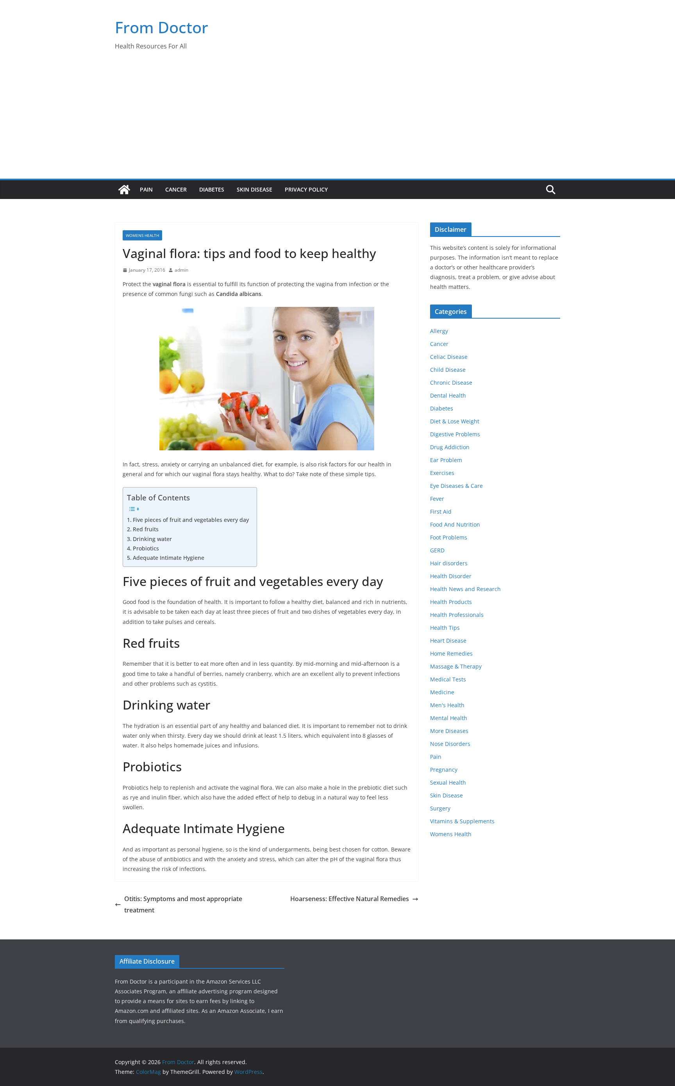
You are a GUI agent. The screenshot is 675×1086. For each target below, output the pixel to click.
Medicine (442, 692)
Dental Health (448, 395)
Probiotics (146, 548)
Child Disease (448, 369)
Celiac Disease (449, 356)
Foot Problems (448, 537)
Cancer (176, 189)
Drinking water (152, 539)
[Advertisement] (337, 120)
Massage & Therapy (456, 666)
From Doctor (161, 27)
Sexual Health (448, 782)
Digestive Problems (455, 434)
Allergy (439, 331)
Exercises (442, 473)
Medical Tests (448, 679)
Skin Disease (254, 189)
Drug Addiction (450, 447)
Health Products (451, 602)
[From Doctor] (124, 189)
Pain (146, 189)
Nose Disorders (450, 743)
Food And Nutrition (455, 524)
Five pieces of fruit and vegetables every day (191, 519)
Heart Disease (448, 640)
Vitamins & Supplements (462, 821)
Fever (437, 498)
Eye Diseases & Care (456, 485)
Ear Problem (446, 460)
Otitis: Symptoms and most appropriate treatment (183, 904)
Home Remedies (451, 653)
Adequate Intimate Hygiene (168, 557)
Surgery (440, 808)
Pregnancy (443, 769)
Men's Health (447, 705)
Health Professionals (457, 614)
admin (181, 270)
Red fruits (146, 529)
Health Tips (445, 627)
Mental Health (448, 718)
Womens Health (142, 235)
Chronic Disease (451, 382)
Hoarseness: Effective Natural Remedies (349, 898)
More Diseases (449, 731)
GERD (437, 550)
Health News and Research (465, 589)
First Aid (441, 511)
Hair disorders (449, 563)
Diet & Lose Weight (454, 421)
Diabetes (211, 189)
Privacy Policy (306, 189)
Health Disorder (450, 576)
